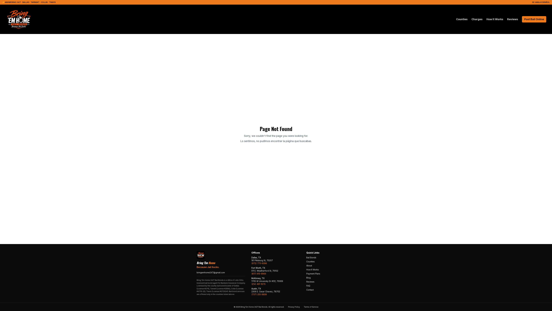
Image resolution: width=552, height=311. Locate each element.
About (309, 265)
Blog (308, 277)
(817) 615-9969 (258, 273)
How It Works (494, 19)
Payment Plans (313, 273)
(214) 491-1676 (258, 284)
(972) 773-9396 (259, 263)
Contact (310, 290)
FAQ (308, 286)
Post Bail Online (534, 19)
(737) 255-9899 (259, 294)
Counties (461, 19)
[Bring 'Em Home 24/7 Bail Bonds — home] (19, 19)
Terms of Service (311, 307)
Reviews (512, 19)
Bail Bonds (311, 257)
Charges (476, 19)
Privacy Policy (294, 307)
